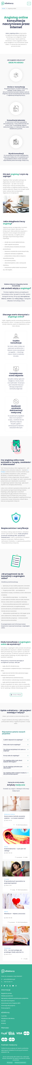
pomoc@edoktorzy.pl (9, 979)
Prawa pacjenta (5, 1008)
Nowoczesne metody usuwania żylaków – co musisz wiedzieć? (14, 817)
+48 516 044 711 (8, 981)
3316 (26, 959)
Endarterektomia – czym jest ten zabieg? (15, 850)
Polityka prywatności (7, 996)
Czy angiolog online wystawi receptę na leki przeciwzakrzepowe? (15, 773)
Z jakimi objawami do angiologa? (13, 740)
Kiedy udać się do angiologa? (12, 744)
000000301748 (5, 1052)
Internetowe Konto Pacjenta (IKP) (10, 1003)
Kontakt (3, 1021)
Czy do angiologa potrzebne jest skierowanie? (12, 767)
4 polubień (19, 857)
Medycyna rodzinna (9, 814)
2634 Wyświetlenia (22, 922)
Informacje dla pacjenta (8, 1005)
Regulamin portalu (6, 993)
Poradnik (6, 879)
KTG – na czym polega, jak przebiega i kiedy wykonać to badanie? (14, 951)
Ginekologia (7, 948)
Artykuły (3, 1023)
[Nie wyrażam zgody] (30, 1060)
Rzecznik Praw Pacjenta (8, 1001)
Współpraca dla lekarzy (7, 1018)
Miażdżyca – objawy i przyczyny (14, 914)
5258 (26, 857)
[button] (16, 740)
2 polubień (12, 922)
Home (3, 8)
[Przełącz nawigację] (29, 3)
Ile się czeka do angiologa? (11, 755)
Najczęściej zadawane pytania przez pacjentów (14, 998)
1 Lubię (13, 890)
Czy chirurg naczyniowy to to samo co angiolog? (14, 750)
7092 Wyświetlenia (22, 890)
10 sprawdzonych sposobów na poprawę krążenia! (14, 882)
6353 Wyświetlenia (22, 825)
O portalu (4, 1016)
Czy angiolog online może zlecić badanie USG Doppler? (12, 761)
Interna (6, 847)
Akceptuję (9, 1062)
